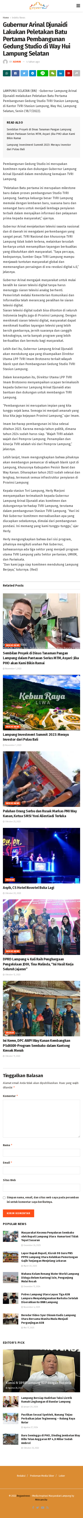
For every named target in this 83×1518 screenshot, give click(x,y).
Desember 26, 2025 (32, 1245)
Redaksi (21, 1475)
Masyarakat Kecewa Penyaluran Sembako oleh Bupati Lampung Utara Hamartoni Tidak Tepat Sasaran (49, 1236)
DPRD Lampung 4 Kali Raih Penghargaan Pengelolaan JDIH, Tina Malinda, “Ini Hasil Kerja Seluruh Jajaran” (38, 964)
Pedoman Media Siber (42, 1475)
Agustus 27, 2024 (30, 1427)
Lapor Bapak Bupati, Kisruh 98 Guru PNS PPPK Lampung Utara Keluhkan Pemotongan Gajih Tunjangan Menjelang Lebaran (49, 1257)
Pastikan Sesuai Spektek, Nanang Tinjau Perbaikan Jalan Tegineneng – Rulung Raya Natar (48, 1418)
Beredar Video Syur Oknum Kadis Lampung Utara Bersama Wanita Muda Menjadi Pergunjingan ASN (48, 1319)
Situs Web (9, 1180)
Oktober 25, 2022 (31, 1448)
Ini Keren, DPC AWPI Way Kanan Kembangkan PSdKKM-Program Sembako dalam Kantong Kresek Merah (36, 1045)
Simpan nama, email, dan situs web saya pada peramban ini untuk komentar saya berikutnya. (43, 1199)
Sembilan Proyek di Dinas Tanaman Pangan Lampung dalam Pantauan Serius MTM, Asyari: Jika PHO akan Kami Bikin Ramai (41, 134)
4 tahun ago (33, 61)
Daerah (10, 880)
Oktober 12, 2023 (12, 975)
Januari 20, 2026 (30, 1407)
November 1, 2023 (13, 669)
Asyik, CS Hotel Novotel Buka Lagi (28, 888)
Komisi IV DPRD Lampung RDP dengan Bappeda (38, 1383)
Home (6, 17)
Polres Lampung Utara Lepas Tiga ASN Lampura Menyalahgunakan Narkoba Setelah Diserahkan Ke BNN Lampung (49, 1298)
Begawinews (23, 1495)
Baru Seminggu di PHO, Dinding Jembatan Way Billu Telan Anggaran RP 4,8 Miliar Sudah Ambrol (50, 1439)
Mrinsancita (41, 1499)
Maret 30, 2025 (30, 1266)
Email (7, 1162)
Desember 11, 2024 (31, 1286)
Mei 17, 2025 (28, 1328)
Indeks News (18, 17)
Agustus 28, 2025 (15, 1388)
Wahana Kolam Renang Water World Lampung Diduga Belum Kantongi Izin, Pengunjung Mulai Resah (50, 1277)
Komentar (10, 1096)
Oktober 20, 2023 (13, 893)
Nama (8, 1145)
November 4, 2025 (31, 1307)
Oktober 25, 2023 (13, 821)
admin (17, 61)
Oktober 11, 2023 (12, 1056)
